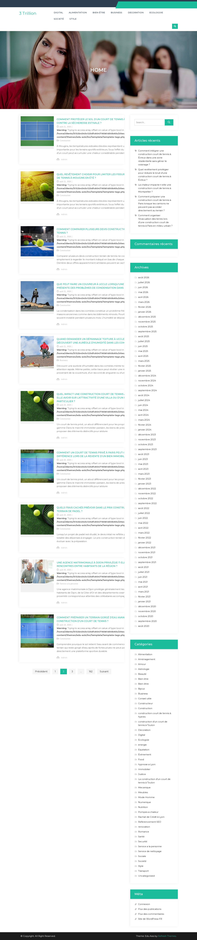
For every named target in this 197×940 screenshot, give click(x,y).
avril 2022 (143, 527)
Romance (143, 831)
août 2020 (143, 626)
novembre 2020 (147, 611)
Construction (65, 140)
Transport (143, 871)
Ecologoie (156, 12)
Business (116, 12)
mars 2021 (143, 591)
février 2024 (144, 424)
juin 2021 (142, 577)
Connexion (144, 904)
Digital (58, 12)
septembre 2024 (147, 390)
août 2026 (143, 277)
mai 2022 (143, 523)
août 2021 (143, 567)
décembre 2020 (147, 606)
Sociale (142, 856)
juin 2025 (143, 346)
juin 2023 (143, 459)
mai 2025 (143, 351)
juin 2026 (143, 287)
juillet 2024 (144, 400)
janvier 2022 (144, 542)
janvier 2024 (144, 429)
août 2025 (143, 336)
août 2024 (143, 395)
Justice (142, 774)
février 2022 (144, 537)
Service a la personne (69, 584)
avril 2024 (143, 415)
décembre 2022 (147, 488)
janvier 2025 (144, 370)
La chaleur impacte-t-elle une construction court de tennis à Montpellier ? (154, 188)
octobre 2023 (145, 444)
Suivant (104, 671)
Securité (142, 841)
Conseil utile (144, 698)
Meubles (143, 792)
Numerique (144, 802)
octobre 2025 (145, 326)
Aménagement (146, 659)
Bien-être (143, 683)
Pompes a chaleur (148, 812)
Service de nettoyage (150, 851)
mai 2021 (143, 581)
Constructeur (145, 703)
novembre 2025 (147, 321)
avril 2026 (143, 297)
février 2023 (144, 478)
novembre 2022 (147, 493)
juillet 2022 (144, 513)
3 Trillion (27, 13)
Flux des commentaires (151, 914)
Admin (64, 159)
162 (91, 671)
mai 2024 (143, 410)
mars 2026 (144, 302)
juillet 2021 (143, 572)
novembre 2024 (147, 380)
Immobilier (144, 769)
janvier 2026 (144, 311)
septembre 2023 (147, 449)
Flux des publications (149, 909)
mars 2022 (144, 532)
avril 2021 (143, 586)
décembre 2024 (147, 375)
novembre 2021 (146, 552)
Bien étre (99, 12)
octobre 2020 (145, 616)
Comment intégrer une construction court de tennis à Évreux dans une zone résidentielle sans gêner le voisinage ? (154, 157)
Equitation (143, 749)
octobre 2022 (145, 498)
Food (141, 759)
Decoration (136, 12)
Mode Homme (146, 797)
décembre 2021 (146, 547)
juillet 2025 (144, 341)
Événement (144, 754)
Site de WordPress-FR (150, 918)
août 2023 (143, 454)
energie (142, 744)
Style (73, 18)
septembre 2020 (147, 621)
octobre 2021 (145, 557)
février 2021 (144, 596)
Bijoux (141, 688)
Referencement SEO (149, 821)
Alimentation (78, 12)
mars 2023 (144, 473)
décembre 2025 (147, 316)
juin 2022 (143, 518)
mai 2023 (143, 464)
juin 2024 (143, 405)
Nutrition (143, 807)
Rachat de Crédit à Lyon (151, 817)
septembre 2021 (147, 562)
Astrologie (143, 669)
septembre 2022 (147, 503)
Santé (141, 836)
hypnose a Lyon (146, 764)
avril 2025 (143, 356)
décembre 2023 (147, 434)
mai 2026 (143, 292)
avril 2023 (143, 469)
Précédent (41, 671)
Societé (59, 18)
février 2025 (144, 365)
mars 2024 (144, 419)
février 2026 (144, 307)
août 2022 (143, 508)
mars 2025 (144, 361)
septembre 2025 (147, 331)
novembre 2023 (147, 439)
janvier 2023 (144, 483)
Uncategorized (146, 875)
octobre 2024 (145, 385)
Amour (142, 664)
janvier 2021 (144, 601)
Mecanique (144, 787)
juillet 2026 (144, 282)
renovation (144, 826)
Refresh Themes (167, 936)
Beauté (142, 674)
